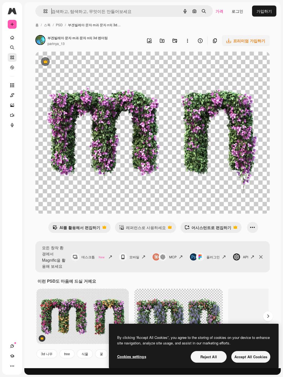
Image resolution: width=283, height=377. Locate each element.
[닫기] (261, 257)
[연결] (12, 346)
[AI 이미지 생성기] (12, 105)
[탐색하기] (12, 67)
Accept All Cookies (250, 356)
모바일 (134, 256)
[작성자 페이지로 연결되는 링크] (40, 40)
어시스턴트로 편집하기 (208, 229)
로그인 (237, 11)
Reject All (208, 356)
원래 (67, 62)
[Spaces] (12, 95)
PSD (59, 24)
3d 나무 (47, 353)
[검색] (12, 47)
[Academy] (12, 356)
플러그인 (213, 256)
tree (67, 353)
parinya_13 (56, 43)
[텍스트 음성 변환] (12, 125)
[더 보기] (12, 366)
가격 (219, 11)
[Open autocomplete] (43, 11)
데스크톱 (93, 256)
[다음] (268, 316)
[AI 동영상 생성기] (12, 115)
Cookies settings (131, 356)
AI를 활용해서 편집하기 (76, 229)
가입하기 (264, 11)
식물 (85, 353)
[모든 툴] (12, 85)
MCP (173, 256)
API (245, 256)
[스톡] (12, 57)
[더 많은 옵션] (187, 40)
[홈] (12, 37)
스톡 (47, 24)
